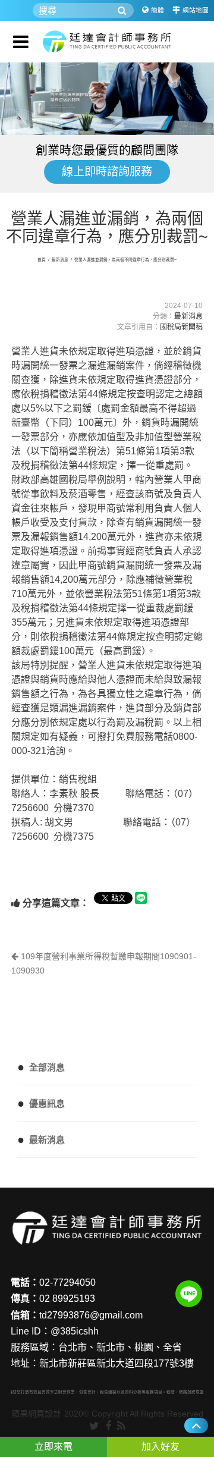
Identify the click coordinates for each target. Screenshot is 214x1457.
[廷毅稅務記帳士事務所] (107, 41)
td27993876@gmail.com (91, 1315)
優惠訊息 (41, 1103)
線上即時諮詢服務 (107, 171)
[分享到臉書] (108, 1426)
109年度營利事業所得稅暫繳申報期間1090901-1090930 (103, 963)
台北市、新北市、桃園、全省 (120, 1347)
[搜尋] (122, 10)
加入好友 (160, 1447)
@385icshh (75, 1331)
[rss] (121, 1426)
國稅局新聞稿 (181, 327)
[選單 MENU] (21, 42)
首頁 (41, 260)
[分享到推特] (94, 1426)
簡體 (157, 10)
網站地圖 (195, 10)
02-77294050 (67, 1282)
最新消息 (60, 260)
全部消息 (41, 1066)
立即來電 (53, 1447)
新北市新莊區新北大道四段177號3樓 (116, 1363)
